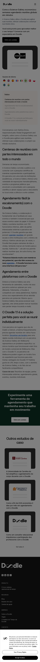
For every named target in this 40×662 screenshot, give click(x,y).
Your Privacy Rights (20, 652)
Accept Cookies (20, 657)
